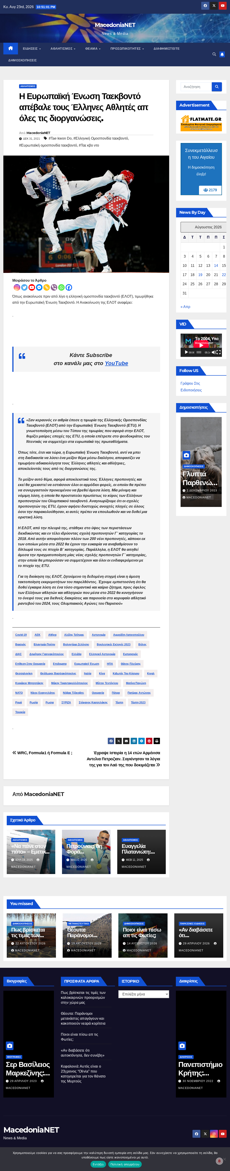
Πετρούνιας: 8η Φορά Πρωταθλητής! (84, 852)
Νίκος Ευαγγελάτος (43, 692)
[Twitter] (24, 287)
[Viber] (54, 287)
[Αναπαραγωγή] (186, 352)
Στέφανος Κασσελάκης (93, 702)
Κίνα (102, 673)
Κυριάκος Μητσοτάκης (29, 683)
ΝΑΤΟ (19, 692)
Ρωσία (34, 702)
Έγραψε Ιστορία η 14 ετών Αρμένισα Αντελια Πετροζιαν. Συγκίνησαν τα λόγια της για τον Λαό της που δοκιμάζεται (123, 758)
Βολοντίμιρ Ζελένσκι (76, 644)
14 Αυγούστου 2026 (142, 943)
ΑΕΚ (37, 634)
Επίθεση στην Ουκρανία (30, 663)
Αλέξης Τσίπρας (74, 634)
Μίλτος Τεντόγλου (107, 683)
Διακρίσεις (186, 1057)
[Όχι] (224, 1159)
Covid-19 (21, 634)
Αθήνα (52, 634)
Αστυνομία (98, 634)
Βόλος (142, 644)
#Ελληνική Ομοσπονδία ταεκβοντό (100, 138)
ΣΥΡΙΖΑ (66, 702)
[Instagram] (17, 287)
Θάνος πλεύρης (131, 663)
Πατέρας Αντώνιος (139, 692)
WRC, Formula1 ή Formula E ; (44, 752)
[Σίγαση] (214, 352)
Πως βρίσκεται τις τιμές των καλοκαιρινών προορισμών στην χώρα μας (83, 997)
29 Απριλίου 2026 (197, 943)
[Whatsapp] (61, 287)
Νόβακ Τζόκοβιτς (73, 692)
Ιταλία (87, 673)
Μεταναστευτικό (79, 923)
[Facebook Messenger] (39, 287)
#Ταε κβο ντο (89, 145)
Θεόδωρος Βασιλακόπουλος (58, 673)
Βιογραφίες (14, 1057)
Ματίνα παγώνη (136, 683)
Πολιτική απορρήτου (125, 1164)
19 (200, 275)
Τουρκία (20, 712)
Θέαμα (92, 49)
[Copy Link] (46, 287)
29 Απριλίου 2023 (24, 1081)
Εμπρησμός (130, 654)
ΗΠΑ (110, 663)
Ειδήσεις (31, 49)
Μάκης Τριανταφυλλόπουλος (69, 683)
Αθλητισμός (62, 49)
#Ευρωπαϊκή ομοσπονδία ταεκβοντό (48, 145)
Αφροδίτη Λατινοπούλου (128, 634)
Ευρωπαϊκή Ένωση (86, 663)
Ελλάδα (76, 654)
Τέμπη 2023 (138, 702)
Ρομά (18, 702)
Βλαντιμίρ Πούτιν (44, 644)
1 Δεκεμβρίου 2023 (202, 490)
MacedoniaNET (115, 25)
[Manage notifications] (219, 1161)
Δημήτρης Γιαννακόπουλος (46, 654)
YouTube (116, 363)
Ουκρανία (98, 692)
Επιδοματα (59, 663)
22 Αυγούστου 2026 (30, 943)
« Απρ (185, 307)
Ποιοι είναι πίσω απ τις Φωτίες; (142, 932)
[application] (201, 345)
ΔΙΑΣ (18, 654)
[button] (214, 54)
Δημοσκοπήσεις (22, 60)
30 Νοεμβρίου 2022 (198, 1081)
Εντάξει (98, 1164)
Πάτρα (116, 692)
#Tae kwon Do (60, 138)
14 (216, 266)
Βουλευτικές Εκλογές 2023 (113, 644)
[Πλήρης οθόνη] (218, 352)
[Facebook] (69, 287)
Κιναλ (151, 673)
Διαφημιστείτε (167, 49)
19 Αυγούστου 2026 (86, 943)
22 (224, 275)
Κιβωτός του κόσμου (126, 673)
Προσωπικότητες (126, 49)
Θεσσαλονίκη (23, 673)
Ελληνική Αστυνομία (102, 654)
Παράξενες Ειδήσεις (192, 923)
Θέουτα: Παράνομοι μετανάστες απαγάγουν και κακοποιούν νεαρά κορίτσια (83, 1018)
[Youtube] (32, 287)
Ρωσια (50, 702)
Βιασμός (20, 644)
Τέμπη (119, 702)
